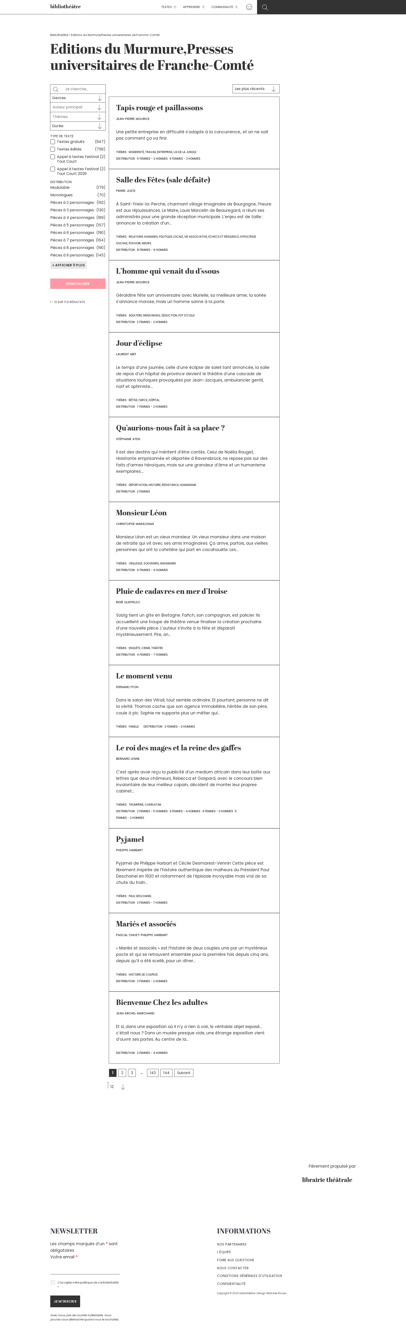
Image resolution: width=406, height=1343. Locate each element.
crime (145, 648)
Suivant (184, 1072)
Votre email (64, 1257)
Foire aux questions (235, 1260)
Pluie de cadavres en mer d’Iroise (171, 592)
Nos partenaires (232, 1244)
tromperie (136, 805)
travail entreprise (158, 152)
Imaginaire (168, 563)
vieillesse (135, 563)
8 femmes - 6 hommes (152, 250)
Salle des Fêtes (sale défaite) (163, 180)
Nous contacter (233, 1268)
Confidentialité (231, 1283)
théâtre (157, 648)
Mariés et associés (146, 924)
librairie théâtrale (329, 1180)
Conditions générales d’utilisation (249, 1275)
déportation (138, 485)
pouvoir (135, 243)
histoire (154, 485)
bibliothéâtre (65, 6)
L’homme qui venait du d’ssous (167, 272)
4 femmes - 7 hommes (152, 655)
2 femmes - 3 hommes (179, 727)
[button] (174, 7)
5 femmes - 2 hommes (152, 159)
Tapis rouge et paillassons (159, 108)
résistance (170, 485)
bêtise (133, 400)
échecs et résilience (223, 237)
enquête (134, 648)
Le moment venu (144, 676)
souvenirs (151, 563)
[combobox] (73, 107)
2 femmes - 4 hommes (152, 1053)
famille (134, 727)
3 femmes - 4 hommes (185, 811)
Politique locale (171, 237)
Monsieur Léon (141, 513)
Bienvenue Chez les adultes (162, 1003)
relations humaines (143, 237)
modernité (136, 152)
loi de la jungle (185, 152)
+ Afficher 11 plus (68, 265)
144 (166, 1072)
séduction (169, 315)
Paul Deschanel (140, 896)
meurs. (147, 243)
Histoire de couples (143, 975)
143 (153, 1072)
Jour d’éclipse (139, 344)
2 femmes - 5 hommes (152, 811)
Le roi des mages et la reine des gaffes (178, 748)
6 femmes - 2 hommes (185, 159)
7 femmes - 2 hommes (152, 407)
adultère (135, 315)
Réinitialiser (78, 283)
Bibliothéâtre (59, 35)
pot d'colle (186, 315)
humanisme (188, 485)
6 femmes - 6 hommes (152, 570)
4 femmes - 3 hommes (217, 811)
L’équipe (224, 1252)
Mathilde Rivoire (276, 1293)
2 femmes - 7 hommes (152, 903)
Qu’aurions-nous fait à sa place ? (170, 428)
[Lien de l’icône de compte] (249, 7)
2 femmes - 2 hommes (152, 322)
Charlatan (153, 805)
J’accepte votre (87, 1284)
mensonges (151, 315)
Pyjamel (130, 840)
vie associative (195, 237)
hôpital (154, 400)
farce (143, 400)
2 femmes (143, 491)
